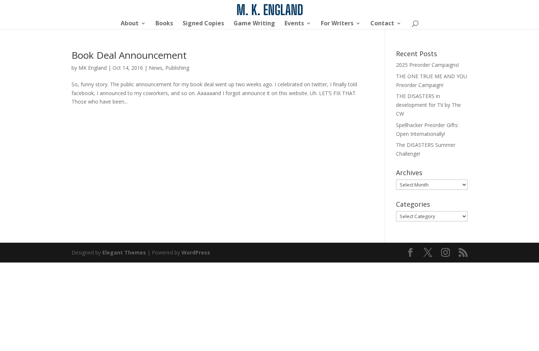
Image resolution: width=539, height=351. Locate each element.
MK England (92, 67)
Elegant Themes (124, 252)
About (130, 24)
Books (164, 24)
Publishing (177, 67)
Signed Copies (203, 24)
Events (294, 24)
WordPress (196, 252)
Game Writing (254, 24)
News (155, 67)
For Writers (337, 24)
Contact (382, 24)
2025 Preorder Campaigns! (427, 64)
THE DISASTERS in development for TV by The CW (428, 105)
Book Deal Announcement (129, 55)
